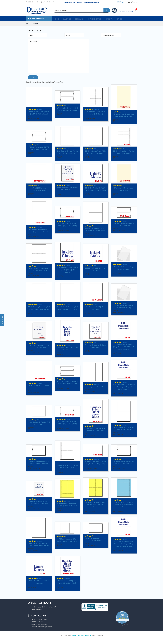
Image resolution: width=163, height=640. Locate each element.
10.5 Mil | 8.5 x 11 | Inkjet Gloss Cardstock (95, 269)
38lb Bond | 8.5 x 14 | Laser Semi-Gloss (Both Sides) (95, 429)
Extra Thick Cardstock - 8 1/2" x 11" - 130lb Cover (39, 346)
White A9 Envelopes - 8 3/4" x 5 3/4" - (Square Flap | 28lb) (67, 423)
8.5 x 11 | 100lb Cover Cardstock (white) (39, 189)
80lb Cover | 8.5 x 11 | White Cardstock (39, 387)
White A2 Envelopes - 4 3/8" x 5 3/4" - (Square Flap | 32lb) (95, 463)
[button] (2, 320)
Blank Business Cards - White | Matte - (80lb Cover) (124, 152)
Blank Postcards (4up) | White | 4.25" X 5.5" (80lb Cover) (67, 152)
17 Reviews (39, 383)
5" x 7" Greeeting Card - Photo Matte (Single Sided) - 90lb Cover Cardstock (124, 387)
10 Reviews (67, 501)
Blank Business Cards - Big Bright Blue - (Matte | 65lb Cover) (124, 504)
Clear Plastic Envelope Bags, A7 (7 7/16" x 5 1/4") (124, 306)
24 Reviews (39, 541)
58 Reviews (39, 304)
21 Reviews (124, 221)
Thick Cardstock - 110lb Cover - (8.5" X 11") (95, 346)
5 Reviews (39, 419)
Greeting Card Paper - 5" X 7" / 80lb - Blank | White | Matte (95, 229)
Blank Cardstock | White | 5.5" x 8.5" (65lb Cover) (95, 539)
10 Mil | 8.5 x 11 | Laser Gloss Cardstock (39, 582)
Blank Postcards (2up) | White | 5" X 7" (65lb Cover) (67, 466)
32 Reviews (96, 265)
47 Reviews (124, 264)
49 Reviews (67, 378)
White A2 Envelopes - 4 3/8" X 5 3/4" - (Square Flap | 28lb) (67, 225)
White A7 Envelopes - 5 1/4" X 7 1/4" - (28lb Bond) (124, 224)
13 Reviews (39, 227)
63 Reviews (96, 109)
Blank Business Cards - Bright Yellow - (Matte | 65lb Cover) (67, 504)
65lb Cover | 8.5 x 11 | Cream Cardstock (124, 189)
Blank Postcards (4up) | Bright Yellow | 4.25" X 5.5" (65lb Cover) (95, 504)
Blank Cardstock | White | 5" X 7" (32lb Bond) (39, 423)
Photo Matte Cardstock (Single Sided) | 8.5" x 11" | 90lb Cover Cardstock (124, 347)
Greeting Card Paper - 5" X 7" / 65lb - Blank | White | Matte (39, 544)
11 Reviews (39, 185)
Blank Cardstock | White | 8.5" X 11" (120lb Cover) (67, 189)
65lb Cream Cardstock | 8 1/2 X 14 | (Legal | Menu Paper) (124, 115)
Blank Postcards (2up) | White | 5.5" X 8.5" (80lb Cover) (95, 152)
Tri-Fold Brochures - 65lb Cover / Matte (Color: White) (67, 540)
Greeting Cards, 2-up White (95, 387)
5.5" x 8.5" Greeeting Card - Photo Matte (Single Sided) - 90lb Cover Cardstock (124, 544)
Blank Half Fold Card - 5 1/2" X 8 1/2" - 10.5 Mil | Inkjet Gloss (95, 189)
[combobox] (81, 10)
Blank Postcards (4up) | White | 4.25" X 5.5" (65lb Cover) (39, 113)
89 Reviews (67, 105)
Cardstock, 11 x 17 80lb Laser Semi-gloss (67, 349)
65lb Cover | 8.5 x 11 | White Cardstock (95, 308)
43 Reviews (67, 304)
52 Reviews (39, 109)
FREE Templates (121, 2)
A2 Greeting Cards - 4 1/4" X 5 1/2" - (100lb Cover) (124, 428)
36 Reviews (67, 419)
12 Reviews (124, 500)
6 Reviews (39, 343)
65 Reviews (39, 144)
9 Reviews (124, 111)
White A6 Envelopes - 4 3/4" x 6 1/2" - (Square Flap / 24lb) (39, 462)
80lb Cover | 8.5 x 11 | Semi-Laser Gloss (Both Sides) (67, 582)
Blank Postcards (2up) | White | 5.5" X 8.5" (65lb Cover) (39, 269)
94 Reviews (96, 185)
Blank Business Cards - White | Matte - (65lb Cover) (95, 113)
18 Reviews (96, 148)
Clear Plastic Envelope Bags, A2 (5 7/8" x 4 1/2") (124, 268)
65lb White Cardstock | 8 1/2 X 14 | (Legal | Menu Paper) (39, 231)
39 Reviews (67, 265)
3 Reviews (124, 425)
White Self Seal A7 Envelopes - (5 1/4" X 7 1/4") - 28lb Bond (124, 462)
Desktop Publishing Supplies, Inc (81, 635)
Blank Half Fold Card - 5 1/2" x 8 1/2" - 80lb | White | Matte (67, 308)
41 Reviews (96, 225)
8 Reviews (96, 304)
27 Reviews (124, 342)
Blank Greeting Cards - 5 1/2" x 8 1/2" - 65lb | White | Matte (39, 308)
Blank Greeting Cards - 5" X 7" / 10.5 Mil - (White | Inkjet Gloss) (67, 270)
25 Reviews (124, 539)
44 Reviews (124, 148)
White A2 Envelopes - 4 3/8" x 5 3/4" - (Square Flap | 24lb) (67, 109)
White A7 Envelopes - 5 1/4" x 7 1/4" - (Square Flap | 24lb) (39, 148)
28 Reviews (96, 384)
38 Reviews (67, 148)
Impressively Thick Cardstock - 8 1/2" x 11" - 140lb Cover (39, 502)
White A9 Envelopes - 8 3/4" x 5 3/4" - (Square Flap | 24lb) (67, 382)
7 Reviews (124, 185)
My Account (133, 2)
